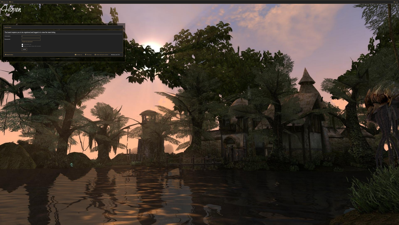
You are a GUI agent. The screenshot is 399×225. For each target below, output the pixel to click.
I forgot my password (27, 41)
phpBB (57, 58)
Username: (7, 36)
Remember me (27, 44)
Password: (7, 39)
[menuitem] (11, 2)
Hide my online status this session (32, 46)
